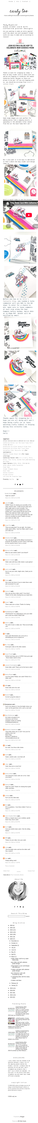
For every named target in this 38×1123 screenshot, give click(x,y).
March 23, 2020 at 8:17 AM (12, 520)
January (13, 985)
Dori (6, 805)
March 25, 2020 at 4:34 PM (12, 799)
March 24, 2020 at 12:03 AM (12, 680)
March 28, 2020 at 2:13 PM (12, 853)
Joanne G (7, 591)
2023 (11, 932)
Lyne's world (8, 569)
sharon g (7, 622)
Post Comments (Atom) (17, 875)
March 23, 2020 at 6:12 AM (12, 498)
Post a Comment (9, 866)
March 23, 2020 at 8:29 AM (12, 532)
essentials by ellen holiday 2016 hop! (21, 1043)
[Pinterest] (17, 907)
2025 (11, 927)
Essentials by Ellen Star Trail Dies (16, 448)
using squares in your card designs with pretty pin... (20, 966)
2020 (11, 939)
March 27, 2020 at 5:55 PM (12, 833)
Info (17, 1)
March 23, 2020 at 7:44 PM (12, 649)
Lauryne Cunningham (11, 665)
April (12, 954)
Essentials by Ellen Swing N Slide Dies (17, 446)
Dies (11, 444)
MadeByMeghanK (10, 611)
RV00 (14, 463)
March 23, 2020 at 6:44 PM (12, 628)
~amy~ (7, 764)
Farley (6, 580)
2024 (11, 930)
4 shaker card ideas (16, 980)
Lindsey (7, 795)
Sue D (6, 827)
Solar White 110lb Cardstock (13, 465)
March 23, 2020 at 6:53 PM (12, 639)
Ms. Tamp (7, 644)
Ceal (6, 745)
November (14, 941)
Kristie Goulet (9, 493)
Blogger (22, 1116)
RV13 (19, 463)
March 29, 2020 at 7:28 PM (12, 862)
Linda (6, 847)
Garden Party (21, 459)
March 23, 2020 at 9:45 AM (12, 575)
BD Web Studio (22, 1121)
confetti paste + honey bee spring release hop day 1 (22, 1019)
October (13, 943)
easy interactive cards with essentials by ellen (18, 973)
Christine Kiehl (9, 538)
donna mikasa (9, 773)
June (12, 950)
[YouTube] (23, 907)
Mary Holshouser (10, 715)
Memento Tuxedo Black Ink (12, 454)
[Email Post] (18, 479)
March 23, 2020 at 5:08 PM (12, 606)
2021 (11, 936)
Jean (6, 858)
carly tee (19, 11)
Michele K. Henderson (11, 729)
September (14, 945)
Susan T (7, 602)
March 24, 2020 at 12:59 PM (12, 759)
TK (5, 633)
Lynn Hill (7, 503)
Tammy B (7, 784)
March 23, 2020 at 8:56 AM (12, 554)
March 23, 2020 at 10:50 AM (12, 597)
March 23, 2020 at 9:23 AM (12, 564)
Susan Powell (9, 654)
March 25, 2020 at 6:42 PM (12, 810)
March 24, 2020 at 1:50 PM (12, 768)
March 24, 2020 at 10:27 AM (12, 740)
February (13, 983)
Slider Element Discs (10, 469)
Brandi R (7, 695)
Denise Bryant (9, 674)
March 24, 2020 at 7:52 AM (12, 710)
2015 (11, 997)
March (13, 956)
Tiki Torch (12, 459)
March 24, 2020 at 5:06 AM (12, 689)
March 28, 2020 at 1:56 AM (12, 842)
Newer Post (31, 871)
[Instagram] (20, 907)
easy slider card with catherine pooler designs (19, 963)
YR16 (23, 463)
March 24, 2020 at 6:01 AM (12, 699)
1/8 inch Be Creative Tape (12, 476)
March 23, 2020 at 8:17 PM (12, 660)
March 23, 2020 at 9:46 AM (12, 586)
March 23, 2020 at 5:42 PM (12, 617)
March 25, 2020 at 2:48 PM (12, 790)
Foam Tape (6, 467)
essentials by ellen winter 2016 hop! (21, 1007)
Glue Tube (6, 471)
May (12, 952)
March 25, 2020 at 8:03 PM (12, 822)
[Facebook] (15, 907)
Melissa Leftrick (9, 550)
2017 (11, 992)
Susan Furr (8, 525)
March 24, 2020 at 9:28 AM (12, 724)
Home (11, 1)
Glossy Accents (8, 472)
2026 (11, 925)
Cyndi (6, 754)
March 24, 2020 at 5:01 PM (12, 779)
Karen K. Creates (9, 560)
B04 (28, 463)
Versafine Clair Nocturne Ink (13, 450)
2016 (11, 995)
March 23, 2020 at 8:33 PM (12, 669)
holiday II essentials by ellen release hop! (22, 1031)
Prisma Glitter (8, 474)
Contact (25, 1)
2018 (11, 990)
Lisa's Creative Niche (11, 816)
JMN (6, 685)
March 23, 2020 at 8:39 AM (12, 545)
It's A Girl (23, 458)
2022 (11, 934)
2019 (11, 988)
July (12, 947)
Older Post (6, 871)
